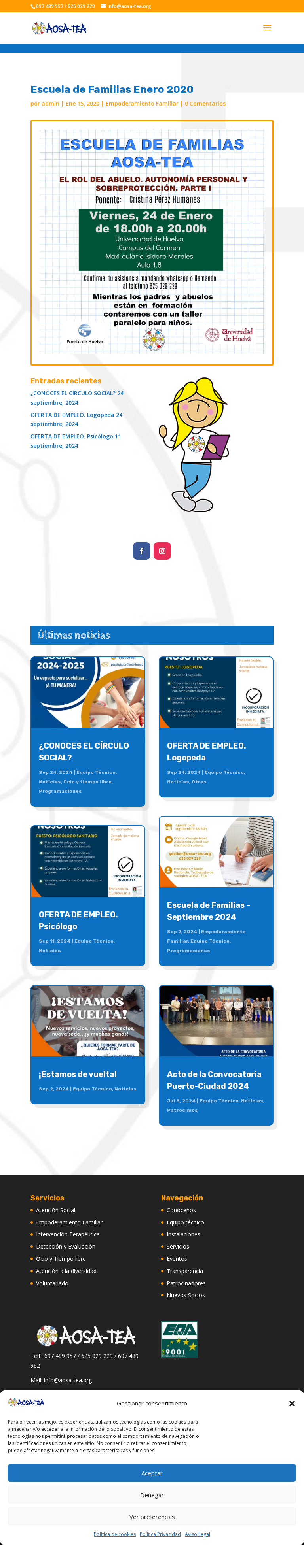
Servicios (178, 1246)
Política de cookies (115, 1534)
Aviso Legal (197, 1534)
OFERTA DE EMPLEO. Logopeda (72, 415)
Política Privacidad (160, 1534)
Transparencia (185, 1271)
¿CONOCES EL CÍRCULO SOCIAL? (73, 393)
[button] (292, 1403)
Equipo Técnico (96, 772)
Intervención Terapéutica (68, 1234)
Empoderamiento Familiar (142, 103)
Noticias (50, 782)
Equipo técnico (185, 1222)
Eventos (177, 1258)
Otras (199, 782)
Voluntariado (52, 1283)
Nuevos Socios (186, 1295)
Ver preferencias (152, 1516)
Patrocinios (182, 1110)
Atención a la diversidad (66, 1271)
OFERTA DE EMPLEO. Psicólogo (71, 436)
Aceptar (152, 1473)
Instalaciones (183, 1234)
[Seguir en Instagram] (162, 551)
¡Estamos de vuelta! (78, 1074)
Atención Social (55, 1210)
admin (50, 103)
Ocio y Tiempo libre (61, 1258)
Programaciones (60, 791)
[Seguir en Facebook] (141, 551)
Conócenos (181, 1210)
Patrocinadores (186, 1283)
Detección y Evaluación (65, 1246)
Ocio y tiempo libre (87, 782)
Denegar (152, 1495)
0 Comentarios (205, 103)
